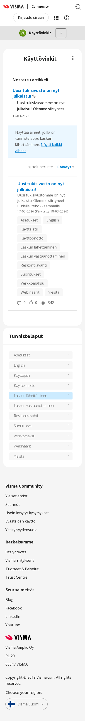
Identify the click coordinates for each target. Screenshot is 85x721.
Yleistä (53, 292)
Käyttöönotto (32, 238)
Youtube (12, 624)
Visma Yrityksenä (19, 560)
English (52, 220)
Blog (9, 599)
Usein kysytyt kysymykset (27, 512)
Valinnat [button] (73, 58)
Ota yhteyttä (16, 552)
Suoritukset (31, 274)
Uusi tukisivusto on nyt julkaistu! (40, 186)
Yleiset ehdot (16, 495)
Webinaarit (30, 292)
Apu (66, 17)
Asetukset (29, 220)
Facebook (13, 608)
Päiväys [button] (64, 166)
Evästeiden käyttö (20, 521)
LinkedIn (12, 616)
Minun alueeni (56, 17)
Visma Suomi (28, 704)
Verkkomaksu (32, 283)
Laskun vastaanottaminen (43, 256)
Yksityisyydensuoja (21, 529)
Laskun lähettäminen (39, 247)
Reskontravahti (34, 265)
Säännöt (12, 504)
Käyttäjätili (30, 229)
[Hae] (78, 6)
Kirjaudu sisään (31, 17)
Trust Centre (16, 577)
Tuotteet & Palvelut (22, 568)
